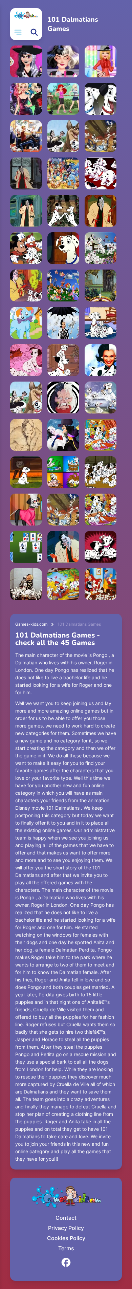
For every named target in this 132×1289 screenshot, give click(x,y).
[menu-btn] (18, 32)
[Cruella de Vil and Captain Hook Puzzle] (63, 435)
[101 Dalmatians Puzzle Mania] (100, 435)
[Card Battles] (26, 547)
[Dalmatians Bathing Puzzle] (100, 397)
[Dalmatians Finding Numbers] (63, 323)
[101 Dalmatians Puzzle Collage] (63, 472)
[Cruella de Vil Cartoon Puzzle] (63, 397)
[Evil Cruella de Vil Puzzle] (26, 211)
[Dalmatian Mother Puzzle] (63, 248)
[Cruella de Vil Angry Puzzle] (26, 173)
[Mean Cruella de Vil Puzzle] (100, 211)
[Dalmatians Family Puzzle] (63, 360)
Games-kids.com (31, 624)
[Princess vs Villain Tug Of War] (63, 99)
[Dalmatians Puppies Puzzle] (100, 173)
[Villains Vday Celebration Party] (26, 99)
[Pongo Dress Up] (26, 510)
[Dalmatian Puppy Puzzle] (26, 472)
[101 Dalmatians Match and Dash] (100, 99)
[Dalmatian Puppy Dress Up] (26, 323)
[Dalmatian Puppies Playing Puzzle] (100, 136)
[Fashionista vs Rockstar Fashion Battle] (26, 61)
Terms (66, 1248)
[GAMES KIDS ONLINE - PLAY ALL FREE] (26, 16)
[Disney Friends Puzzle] (63, 173)
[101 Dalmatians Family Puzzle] (100, 584)
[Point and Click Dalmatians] (100, 323)
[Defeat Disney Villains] (100, 285)
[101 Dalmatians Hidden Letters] (100, 510)
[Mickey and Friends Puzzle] (26, 248)
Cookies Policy (66, 1238)
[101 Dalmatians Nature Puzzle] (100, 248)
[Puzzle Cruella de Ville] (100, 360)
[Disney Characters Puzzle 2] (63, 285)
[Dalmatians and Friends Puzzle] (63, 136)
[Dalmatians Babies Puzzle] (100, 547)
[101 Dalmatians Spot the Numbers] (100, 472)
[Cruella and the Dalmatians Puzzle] (26, 584)
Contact (66, 1217)
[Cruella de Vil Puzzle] (26, 285)
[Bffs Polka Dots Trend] (100, 61)
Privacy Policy (66, 1227)
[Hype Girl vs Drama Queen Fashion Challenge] (63, 61)
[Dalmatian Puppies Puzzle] (63, 510)
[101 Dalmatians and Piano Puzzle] (26, 136)
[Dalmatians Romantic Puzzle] (63, 211)
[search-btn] (34, 32)
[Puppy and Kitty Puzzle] (26, 360)
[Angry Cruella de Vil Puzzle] (63, 547)
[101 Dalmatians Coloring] (63, 584)
